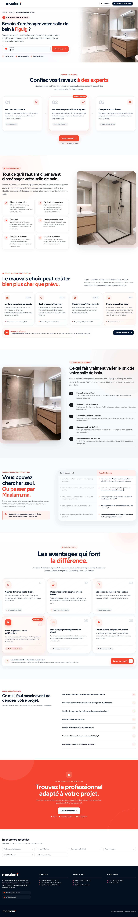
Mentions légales (83, 880)
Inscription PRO (116, 880)
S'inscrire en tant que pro (123, 3)
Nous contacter (82, 884)
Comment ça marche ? (51, 882)
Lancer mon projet (68, 138)
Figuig (11, 12)
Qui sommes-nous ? (49, 880)
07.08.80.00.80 (11, 897)
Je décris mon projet (122, 333)
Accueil (4, 12)
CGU (76, 882)
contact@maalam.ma (13, 893)
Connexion (106, 3)
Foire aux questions (50, 884)
